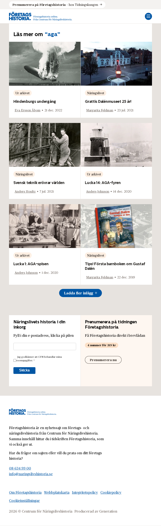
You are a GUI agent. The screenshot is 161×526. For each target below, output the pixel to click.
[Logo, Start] (40, 16)
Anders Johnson (97, 191)
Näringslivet (95, 93)
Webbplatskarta (56, 492)
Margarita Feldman (99, 110)
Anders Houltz (25, 191)
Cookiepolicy (110, 492)
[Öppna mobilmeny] (148, 16)
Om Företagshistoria (25, 492)
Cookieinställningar (24, 500)
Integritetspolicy (85, 492)
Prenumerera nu (103, 360)
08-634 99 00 (20, 468)
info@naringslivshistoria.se (31, 473)
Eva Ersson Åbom (27, 110)
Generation (108, 511)
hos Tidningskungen (55, 4)
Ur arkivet (23, 93)
